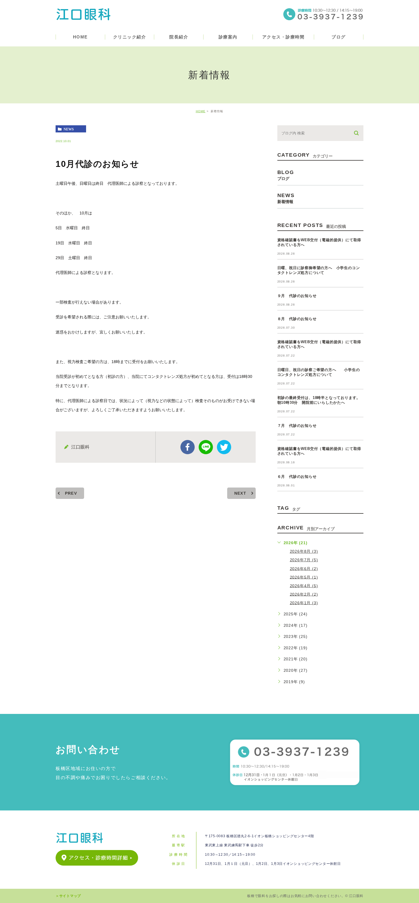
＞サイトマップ (68, 896)
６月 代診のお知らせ (297, 476)
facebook (187, 447)
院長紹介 (178, 36)
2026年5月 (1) (304, 577)
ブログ (338, 36)
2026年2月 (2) (304, 594)
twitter (224, 447)
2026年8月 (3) (304, 551)
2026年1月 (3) (304, 602)
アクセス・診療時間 (283, 36)
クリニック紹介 (129, 36)
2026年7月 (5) (304, 560)
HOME (80, 36)
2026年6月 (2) (304, 568)
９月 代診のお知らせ (297, 296)
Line (206, 447)
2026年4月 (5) (304, 585)
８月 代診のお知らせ (297, 319)
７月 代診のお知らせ (297, 425)
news (69, 129)
